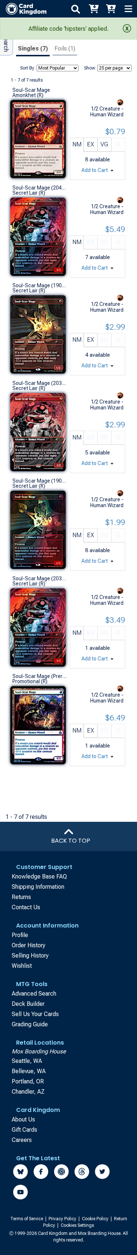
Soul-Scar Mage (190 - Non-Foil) (39, 285)
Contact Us (26, 907)
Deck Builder (28, 1003)
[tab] (33, 49)
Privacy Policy (63, 1218)
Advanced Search (34, 993)
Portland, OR (28, 1081)
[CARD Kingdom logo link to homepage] (23, 8)
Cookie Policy (96, 1218)
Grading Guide (30, 1024)
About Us (23, 1119)
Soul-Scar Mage (31, 90)
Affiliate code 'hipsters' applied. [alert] (68, 28)
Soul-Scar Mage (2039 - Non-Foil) (39, 383)
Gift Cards (24, 1129)
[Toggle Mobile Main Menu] (128, 9)
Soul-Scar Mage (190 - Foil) (39, 481)
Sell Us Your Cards (35, 1014)
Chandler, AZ (28, 1091)
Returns (21, 897)
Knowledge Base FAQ (39, 876)
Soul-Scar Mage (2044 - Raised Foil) (39, 188)
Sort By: (27, 68)
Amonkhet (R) (27, 95)
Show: (90, 68)
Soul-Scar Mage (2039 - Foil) (39, 578)
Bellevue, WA (29, 1071)
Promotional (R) (29, 681)
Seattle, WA (27, 1060)
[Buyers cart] (93, 9)
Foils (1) (64, 48)
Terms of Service (27, 1218)
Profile (20, 935)
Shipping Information (38, 886)
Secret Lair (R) (28, 193)
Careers (22, 1139)
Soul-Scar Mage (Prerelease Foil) (39, 676)
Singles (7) (33, 48)
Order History (28, 945)
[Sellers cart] (110, 9)
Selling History (30, 955)
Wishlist (22, 965)
